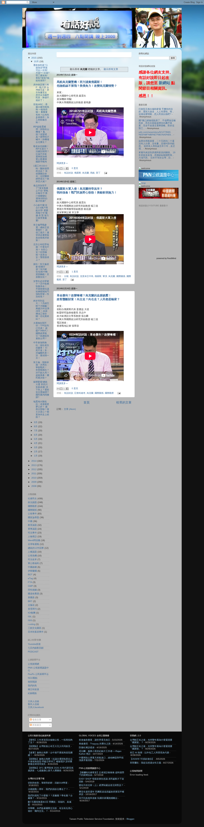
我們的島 (32, 685)
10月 (36, 61)
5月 (36, 439)
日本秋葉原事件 (36, 632)
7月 (36, 430)
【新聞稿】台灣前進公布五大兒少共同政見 (49, 746)
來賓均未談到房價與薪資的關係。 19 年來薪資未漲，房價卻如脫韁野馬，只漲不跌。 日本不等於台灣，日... (157, 155)
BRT (30, 601)
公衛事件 (32, 513)
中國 (30, 521)
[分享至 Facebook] (67, 168)
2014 (34, 461)
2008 (34, 486)
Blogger (130, 819)
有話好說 (68, 173)
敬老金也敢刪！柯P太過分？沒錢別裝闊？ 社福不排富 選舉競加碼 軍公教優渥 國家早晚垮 (41, 154)
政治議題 (32, 502)
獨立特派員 (33, 689)
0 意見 (75, 168)
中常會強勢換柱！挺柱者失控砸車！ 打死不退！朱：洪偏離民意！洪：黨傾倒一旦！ (41, 350)
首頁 (87, 402)
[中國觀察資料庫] (158, 198)
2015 (34, 58)
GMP (30, 586)
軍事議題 (32, 529)
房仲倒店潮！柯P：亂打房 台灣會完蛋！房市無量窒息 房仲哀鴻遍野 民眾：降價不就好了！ (41, 92)
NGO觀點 (32, 678)
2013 (34, 465)
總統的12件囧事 (36, 548)
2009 (34, 482)
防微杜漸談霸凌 (87, 747)
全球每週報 (33, 544)
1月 (36, 456)
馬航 (92, 173)
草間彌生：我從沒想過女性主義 (145, 763)
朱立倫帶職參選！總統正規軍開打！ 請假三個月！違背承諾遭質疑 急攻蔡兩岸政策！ (41, 233)
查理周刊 (32, 609)
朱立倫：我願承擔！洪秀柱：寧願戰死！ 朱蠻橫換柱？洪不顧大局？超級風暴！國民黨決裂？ (41, 370)
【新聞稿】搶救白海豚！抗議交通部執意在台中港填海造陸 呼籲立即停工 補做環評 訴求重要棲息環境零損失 (50, 761)
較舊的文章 (123, 402)
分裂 (66, 276)
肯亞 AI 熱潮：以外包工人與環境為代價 (149, 752)
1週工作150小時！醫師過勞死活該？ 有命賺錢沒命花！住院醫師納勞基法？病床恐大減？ (41, 173)
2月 (36, 451)
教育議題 (32, 525)
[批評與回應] (142, 183)
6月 (36, 435)
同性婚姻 (32, 590)
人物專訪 (32, 536)
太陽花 (31, 605)
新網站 (164, 83)
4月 (36, 443)
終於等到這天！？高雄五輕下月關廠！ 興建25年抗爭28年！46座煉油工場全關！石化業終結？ (41, 310)
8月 (36, 426)
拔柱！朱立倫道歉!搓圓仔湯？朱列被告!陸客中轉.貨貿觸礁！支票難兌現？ (41, 270)
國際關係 (120, 276)
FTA (30, 582)
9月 (36, 422)
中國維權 (32, 567)
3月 (36, 447)
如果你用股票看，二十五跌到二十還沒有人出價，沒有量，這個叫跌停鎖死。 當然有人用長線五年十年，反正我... (157, 145)
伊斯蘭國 (32, 571)
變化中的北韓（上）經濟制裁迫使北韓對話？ (101, 785)
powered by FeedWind (166, 258)
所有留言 (36, 725)
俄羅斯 (77, 173)
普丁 (98, 173)
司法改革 (32, 559)
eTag (30, 578)
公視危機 (32, 555)
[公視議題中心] (158, 180)
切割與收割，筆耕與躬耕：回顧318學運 (47, 783)
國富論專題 (33, 517)
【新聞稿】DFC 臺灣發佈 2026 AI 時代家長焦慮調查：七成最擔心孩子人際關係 (50, 769)
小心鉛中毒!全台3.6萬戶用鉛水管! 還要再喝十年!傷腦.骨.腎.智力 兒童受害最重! (41, 213)
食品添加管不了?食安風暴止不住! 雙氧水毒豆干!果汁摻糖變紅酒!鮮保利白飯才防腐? (40, 193)
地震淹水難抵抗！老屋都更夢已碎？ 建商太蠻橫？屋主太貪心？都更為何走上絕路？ (41, 409)
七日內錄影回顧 (36, 648)
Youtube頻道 (34, 644)
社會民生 (32, 498)
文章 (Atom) (70, 409)
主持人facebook (36, 707)
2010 (34, 478)
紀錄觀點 (32, 693)
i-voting (31, 624)
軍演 (105, 276)
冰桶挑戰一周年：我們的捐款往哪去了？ (48, 789)
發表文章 (36, 719)
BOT (30, 574)
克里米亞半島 (86, 276)
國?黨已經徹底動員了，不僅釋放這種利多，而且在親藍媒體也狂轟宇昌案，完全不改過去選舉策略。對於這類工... (157, 124)
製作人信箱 (33, 704)
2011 (34, 473)
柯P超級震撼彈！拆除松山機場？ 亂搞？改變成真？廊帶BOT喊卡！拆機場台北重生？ (41, 134)
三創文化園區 (34, 628)
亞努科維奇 (79, 393)
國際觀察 (109, 393)
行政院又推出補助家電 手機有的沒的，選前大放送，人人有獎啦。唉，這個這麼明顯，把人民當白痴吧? (156, 111)
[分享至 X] (64, 168)
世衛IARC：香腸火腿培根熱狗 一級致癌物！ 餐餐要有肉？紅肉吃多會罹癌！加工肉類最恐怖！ (41, 113)
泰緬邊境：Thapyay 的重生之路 (95, 744)
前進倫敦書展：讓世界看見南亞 (94, 740)
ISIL (30, 616)
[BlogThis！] (61, 168)
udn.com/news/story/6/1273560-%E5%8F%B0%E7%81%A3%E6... (156, 133)
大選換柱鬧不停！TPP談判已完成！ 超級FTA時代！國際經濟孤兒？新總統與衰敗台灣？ (41, 331)
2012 (34, 469)
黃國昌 (31, 597)
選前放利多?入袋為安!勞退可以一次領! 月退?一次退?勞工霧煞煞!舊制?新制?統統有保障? (41, 73)
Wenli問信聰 (34, 540)
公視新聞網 (33, 664)
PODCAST (33, 652)
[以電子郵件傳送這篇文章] (58, 168)
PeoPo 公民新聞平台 (38, 674)
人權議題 (32, 552)
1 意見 (75, 272)
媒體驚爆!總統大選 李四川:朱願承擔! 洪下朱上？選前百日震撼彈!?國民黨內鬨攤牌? (41, 390)
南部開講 (32, 682)
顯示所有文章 (111, 69)
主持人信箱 (33, 701)
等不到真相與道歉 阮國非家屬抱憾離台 (98, 798)
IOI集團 (31, 613)
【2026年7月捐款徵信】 (142, 759)
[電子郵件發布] (105, 173)
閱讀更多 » (62, 163)
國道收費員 (33, 593)
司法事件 (32, 533)
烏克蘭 (85, 173)
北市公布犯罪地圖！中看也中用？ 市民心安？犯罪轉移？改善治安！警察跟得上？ (41, 252)
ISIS (30, 620)
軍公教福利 (33, 563)
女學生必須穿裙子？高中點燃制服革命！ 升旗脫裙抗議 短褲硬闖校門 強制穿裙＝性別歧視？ (41, 289)
